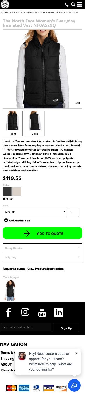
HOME (4, 12)
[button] (73, 4)
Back (35, 133)
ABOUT (6, 364)
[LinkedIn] (58, 312)
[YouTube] (41, 312)
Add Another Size (19, 220)
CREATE (17, 12)
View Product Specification (45, 268)
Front (13, 133)
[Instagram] (25, 312)
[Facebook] (8, 312)
